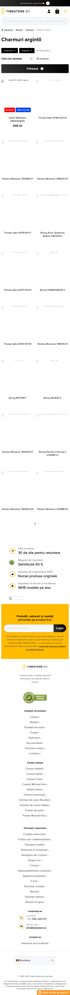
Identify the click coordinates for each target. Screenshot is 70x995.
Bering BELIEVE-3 (52, 398)
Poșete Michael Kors (34, 815)
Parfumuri (34, 738)
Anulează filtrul (43, 50)
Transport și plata (34, 844)
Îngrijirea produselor (34, 876)
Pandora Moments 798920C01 (52, 178)
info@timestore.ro (36, 927)
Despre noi (34, 860)
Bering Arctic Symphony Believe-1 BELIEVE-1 (52, 234)
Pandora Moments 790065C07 (17, 451)
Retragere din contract (34, 855)
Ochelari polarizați (34, 795)
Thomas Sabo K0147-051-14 (17, 344)
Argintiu (26, 50)
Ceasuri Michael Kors (34, 784)
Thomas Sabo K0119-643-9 (17, 232)
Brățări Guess (34, 789)
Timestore (8, 30)
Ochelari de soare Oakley (34, 805)
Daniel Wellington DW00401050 (17, 119)
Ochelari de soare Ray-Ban (34, 800)
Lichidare (34, 753)
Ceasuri (34, 717)
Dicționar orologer (34, 886)
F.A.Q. (34, 881)
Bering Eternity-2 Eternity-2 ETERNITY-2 (52, 453)
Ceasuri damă (34, 774)
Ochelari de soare (34, 727)
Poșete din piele (34, 810)
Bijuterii (19, 30)
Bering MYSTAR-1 (17, 398)
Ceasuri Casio (34, 779)
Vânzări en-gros (34, 902)
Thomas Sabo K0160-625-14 (52, 117)
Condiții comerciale (34, 834)
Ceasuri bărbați (34, 768)
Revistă (34, 891)
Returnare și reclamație (34, 850)
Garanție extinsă (34, 897)
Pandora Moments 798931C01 (52, 344)
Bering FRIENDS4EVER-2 (52, 290)
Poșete (34, 732)
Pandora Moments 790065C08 (17, 509)
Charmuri (30, 30)
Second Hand (34, 743)
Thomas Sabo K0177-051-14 (17, 290)
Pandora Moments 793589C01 (17, 178)
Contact (34, 865)
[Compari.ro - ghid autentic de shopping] (35, 702)
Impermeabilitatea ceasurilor (34, 871)
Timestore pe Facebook (34, 943)
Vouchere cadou (34, 748)
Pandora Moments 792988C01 (52, 509)
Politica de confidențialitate (34, 839)
